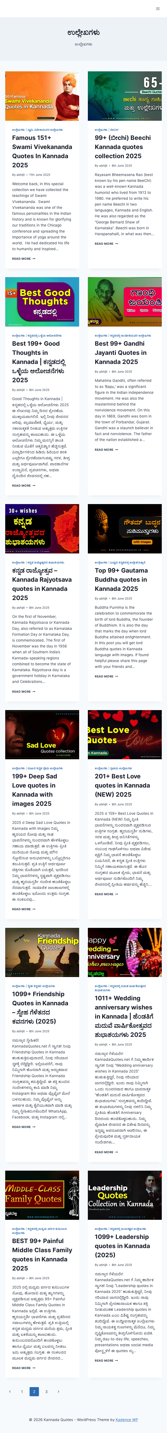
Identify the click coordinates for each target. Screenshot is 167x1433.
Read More (23, 258)
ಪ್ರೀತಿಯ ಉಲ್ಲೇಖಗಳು (121, 768)
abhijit (21, 174)
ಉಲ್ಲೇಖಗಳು (18, 129)
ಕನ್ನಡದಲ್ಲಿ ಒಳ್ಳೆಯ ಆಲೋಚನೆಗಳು (45, 335)
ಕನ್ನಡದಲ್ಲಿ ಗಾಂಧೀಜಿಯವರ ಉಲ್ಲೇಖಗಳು (130, 335)
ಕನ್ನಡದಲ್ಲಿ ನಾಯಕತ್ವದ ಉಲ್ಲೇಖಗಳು (128, 1228)
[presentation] (42, 96)
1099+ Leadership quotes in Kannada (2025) (122, 1246)
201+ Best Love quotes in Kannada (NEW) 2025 (122, 785)
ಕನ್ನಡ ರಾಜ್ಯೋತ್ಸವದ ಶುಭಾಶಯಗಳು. (46, 562)
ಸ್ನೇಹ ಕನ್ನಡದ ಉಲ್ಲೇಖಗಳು (41, 986)
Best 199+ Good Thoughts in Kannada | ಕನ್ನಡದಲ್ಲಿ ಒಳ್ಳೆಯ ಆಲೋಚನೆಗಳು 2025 (38, 362)
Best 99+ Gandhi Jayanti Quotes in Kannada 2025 (121, 352)
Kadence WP (127, 1420)
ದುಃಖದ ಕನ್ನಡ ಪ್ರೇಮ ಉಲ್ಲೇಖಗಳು (45, 768)
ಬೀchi (114, 129)
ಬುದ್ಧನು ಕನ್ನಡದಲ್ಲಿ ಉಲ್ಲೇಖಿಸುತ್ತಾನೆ (127, 562)
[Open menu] (158, 8)
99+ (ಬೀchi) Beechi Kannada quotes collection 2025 (123, 147)
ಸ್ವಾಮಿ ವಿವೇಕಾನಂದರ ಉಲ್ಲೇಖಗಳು (45, 129)
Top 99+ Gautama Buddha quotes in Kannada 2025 (121, 579)
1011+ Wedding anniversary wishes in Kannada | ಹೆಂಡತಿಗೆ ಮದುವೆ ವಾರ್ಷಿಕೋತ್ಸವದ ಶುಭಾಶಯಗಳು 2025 (124, 1016)
